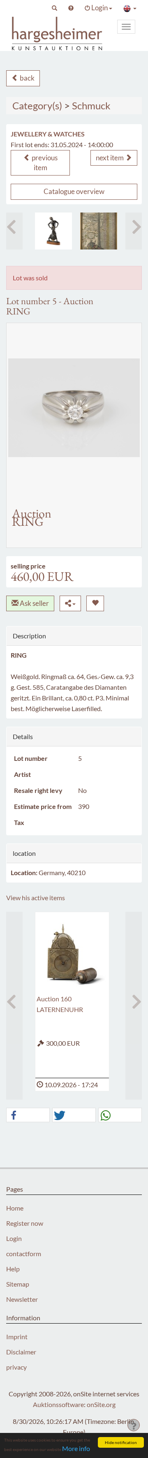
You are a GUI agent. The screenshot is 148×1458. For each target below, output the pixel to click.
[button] (54, 7)
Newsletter (22, 1299)
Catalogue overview (74, 191)
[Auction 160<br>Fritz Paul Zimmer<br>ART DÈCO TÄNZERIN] (53, 231)
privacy (16, 1367)
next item (110, 157)
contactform (23, 1253)
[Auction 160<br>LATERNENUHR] (72, 953)
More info (76, 1448)
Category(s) (37, 105)
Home (14, 1208)
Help (13, 1269)
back (26, 78)
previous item (44, 162)
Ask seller (33, 603)
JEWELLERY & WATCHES (48, 134)
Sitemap (17, 1284)
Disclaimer (21, 1352)
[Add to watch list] (95, 603)
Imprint (17, 1336)
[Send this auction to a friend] (70, 603)
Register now (24, 1223)
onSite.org (101, 1404)
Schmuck (91, 105)
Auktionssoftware (58, 1404)
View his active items (35, 897)
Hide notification (121, 1442)
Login (14, 1238)
